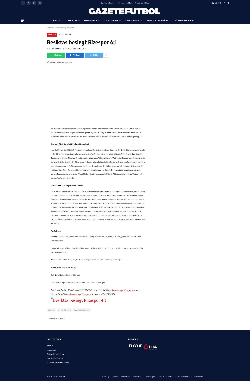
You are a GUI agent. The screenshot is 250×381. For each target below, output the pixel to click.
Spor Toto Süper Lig (81, 310)
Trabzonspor (132, 21)
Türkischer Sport (185, 21)
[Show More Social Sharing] (106, 55)
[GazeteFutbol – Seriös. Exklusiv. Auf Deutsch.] (125, 11)
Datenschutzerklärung (56, 354)
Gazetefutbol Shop (142, 3)
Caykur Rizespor (64, 310)
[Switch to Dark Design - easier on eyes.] (224, 3)
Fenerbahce (90, 21)
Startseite (50, 28)
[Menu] (22, 21)
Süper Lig (56, 21)
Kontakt (50, 345)
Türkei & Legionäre (157, 21)
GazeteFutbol (198, 376)
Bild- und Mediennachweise (58, 362)
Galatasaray (111, 21)
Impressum (51, 350)
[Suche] (228, 3)
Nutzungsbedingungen (56, 358)
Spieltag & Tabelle (107, 3)
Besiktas (72, 21)
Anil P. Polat (56, 49)
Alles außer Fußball (125, 3)
